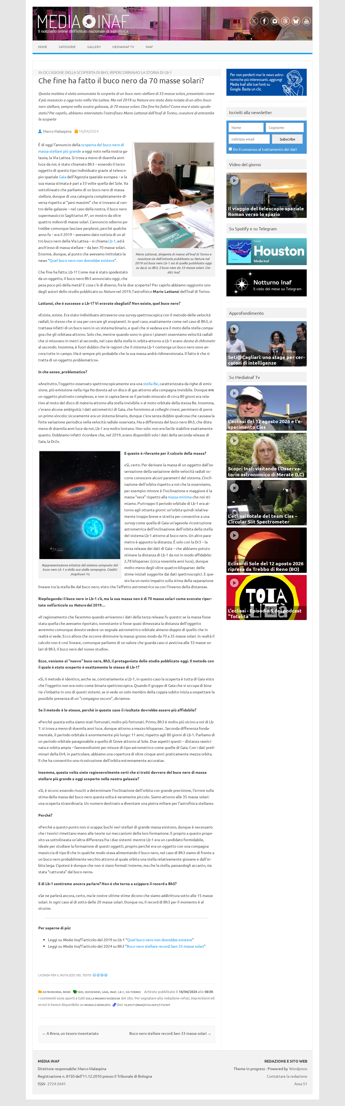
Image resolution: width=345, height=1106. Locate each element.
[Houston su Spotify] (266, 266)
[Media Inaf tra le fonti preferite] (266, 97)
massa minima (180, 496)
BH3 (81, 992)
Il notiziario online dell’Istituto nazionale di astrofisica (83, 31)
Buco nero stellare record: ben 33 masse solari (165, 946)
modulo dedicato (97, 1005)
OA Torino (133, 992)
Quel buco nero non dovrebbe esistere (82, 260)
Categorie (67, 46)
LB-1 (121, 992)
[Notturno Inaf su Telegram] (266, 297)
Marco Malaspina (57, 131)
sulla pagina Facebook (103, 998)
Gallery (94, 46)
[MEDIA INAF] (83, 27)
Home (42, 46)
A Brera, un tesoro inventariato (70, 1033)
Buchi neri (92, 992)
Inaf (149, 46)
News (67, 992)
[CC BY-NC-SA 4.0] (100, 975)
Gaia (62, 176)
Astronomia (52, 992)
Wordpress (298, 1068)
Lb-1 (112, 240)
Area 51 (300, 1083)
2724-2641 (56, 1083)
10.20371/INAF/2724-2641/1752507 (147, 1005)
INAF (113, 992)
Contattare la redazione (287, 1076)
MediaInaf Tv (123, 46)
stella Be (150, 383)
